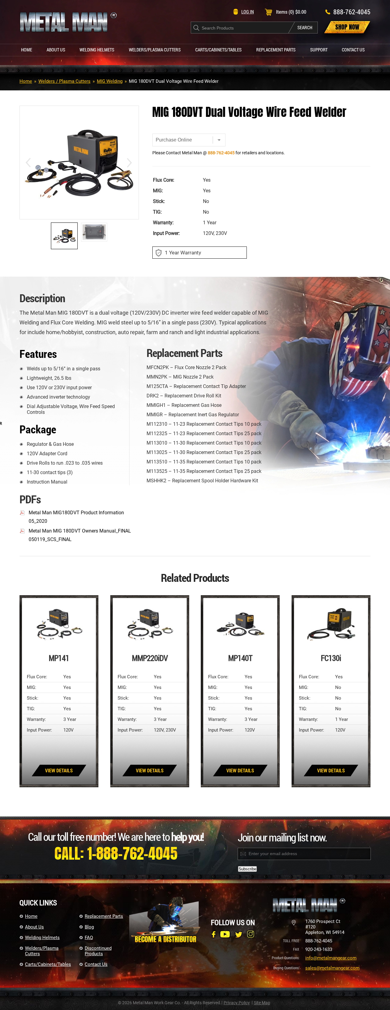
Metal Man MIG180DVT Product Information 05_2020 (76, 517)
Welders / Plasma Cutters (64, 81)
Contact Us (353, 50)
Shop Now (347, 27)
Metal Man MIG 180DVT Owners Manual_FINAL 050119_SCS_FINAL (80, 535)
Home (26, 50)
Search (304, 27)
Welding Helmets (97, 50)
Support (319, 50)
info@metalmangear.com (330, 958)
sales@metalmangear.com (332, 968)
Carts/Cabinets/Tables (218, 50)
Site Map (262, 1002)
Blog (89, 927)
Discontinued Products (98, 950)
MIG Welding (109, 81)
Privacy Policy (237, 1002)
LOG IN (247, 12)
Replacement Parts (276, 50)
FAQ (89, 937)
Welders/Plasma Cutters (155, 50)
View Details (59, 770)
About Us (56, 50)
